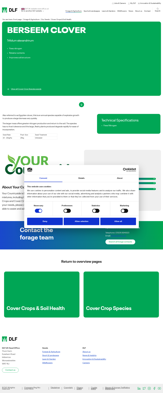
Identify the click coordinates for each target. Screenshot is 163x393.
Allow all (118, 221)
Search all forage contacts (120, 242)
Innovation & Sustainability (94, 359)
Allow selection (81, 221)
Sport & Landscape (50, 356)
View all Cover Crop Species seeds (26, 89)
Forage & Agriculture (31, 19)
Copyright (68, 388)
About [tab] (120, 178)
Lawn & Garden (49, 359)
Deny (45, 221)
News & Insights (89, 356)
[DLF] (9, 10)
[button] (149, 3)
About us (86, 352)
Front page (17, 19)
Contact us (10, 370)
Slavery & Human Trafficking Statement (117, 388)
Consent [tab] (43, 178)
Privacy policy (80, 388)
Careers (86, 363)
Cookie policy (94, 388)
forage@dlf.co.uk (118, 236)
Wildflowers (47, 363)
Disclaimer (55, 388)
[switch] (67, 211)
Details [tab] (81, 178)
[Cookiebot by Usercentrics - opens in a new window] (125, 170)
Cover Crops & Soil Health (61, 19)
